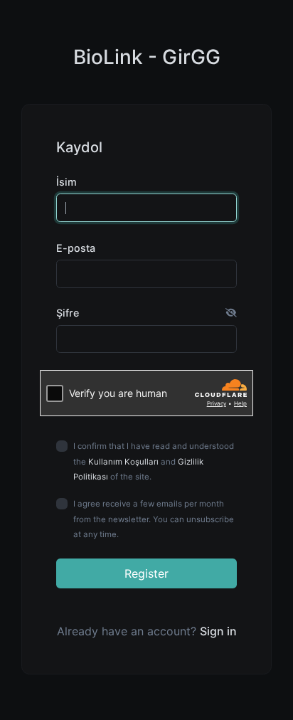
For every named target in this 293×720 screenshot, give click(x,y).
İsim (66, 182)
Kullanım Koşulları (123, 462)
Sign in (218, 631)
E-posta (75, 248)
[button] (231, 313)
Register (146, 573)
